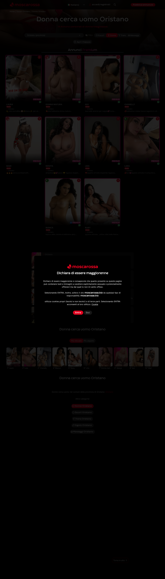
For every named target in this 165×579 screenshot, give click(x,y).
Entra (78, 312)
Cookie (95, 304)
